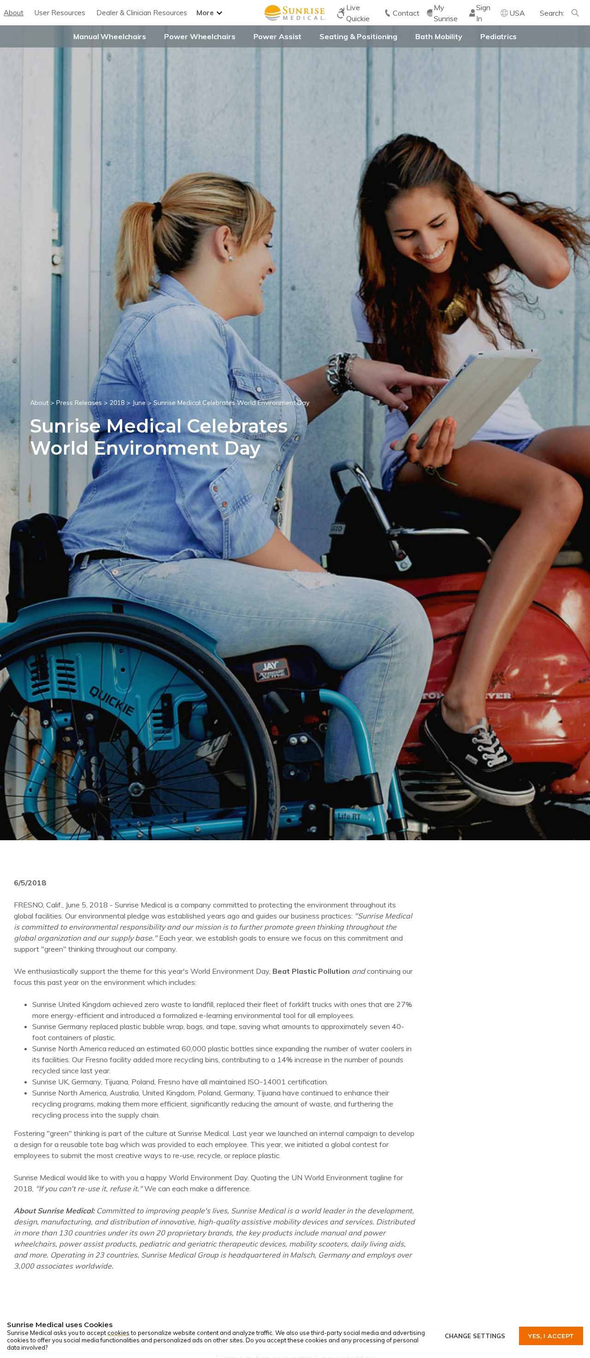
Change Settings (475, 1336)
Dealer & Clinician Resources (141, 12)
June (139, 402)
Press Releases (79, 402)
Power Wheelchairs (199, 36)
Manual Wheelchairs (109, 36)
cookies (118, 1332)
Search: (552, 13)
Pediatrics (498, 36)
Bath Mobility (438, 36)
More (205, 12)
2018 (117, 402)
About (14, 12)
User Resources (60, 12)
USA (517, 13)
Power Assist (278, 36)
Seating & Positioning (358, 36)
